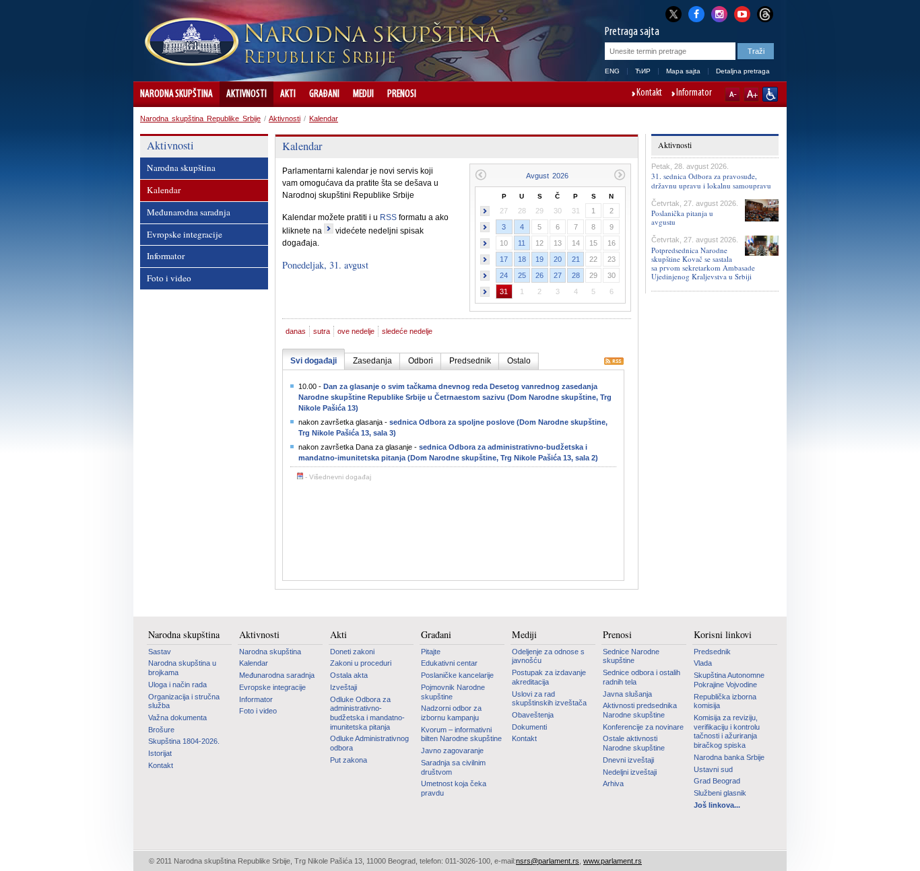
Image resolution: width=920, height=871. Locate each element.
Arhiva (613, 783)
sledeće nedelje (407, 331)
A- (732, 94)
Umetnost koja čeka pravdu (453, 788)
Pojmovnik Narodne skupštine (453, 692)
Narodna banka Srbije (729, 757)
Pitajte (430, 652)
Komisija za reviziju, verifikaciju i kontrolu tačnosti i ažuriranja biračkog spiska (727, 731)
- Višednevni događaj (337, 477)
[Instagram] (719, 13)
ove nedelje (355, 331)
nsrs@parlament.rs (547, 861)
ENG (612, 71)
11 (521, 243)
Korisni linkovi (723, 635)
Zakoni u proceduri (360, 663)
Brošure (161, 730)
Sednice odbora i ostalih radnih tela (641, 677)
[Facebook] (696, 13)
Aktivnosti (246, 94)
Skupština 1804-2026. (184, 741)
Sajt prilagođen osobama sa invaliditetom (770, 94)
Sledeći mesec (620, 174)
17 (504, 259)
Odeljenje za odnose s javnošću (548, 656)
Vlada (703, 663)
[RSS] (614, 362)
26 (539, 275)
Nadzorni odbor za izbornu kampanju (451, 713)
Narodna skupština (176, 94)
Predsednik (712, 652)
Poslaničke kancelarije (457, 675)
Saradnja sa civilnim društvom (453, 767)
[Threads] (765, 14)
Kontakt (649, 93)
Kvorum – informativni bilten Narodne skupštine (461, 734)
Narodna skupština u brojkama (182, 667)
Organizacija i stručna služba (184, 701)
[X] (673, 14)
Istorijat (160, 753)
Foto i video (169, 278)
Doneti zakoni (352, 652)
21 (576, 259)
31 (504, 291)
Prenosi (401, 94)
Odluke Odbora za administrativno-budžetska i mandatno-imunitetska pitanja (367, 713)
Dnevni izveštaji (628, 760)
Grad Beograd (717, 781)
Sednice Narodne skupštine (631, 656)
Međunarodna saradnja (188, 212)
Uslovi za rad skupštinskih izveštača (549, 698)
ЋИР (643, 71)
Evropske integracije (184, 234)
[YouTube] (742, 13)
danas (296, 331)
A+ (751, 94)
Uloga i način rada (177, 685)
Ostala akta (349, 675)
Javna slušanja (627, 694)
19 (539, 259)
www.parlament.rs (612, 861)
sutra (321, 331)
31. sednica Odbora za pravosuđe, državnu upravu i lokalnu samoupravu (711, 180)
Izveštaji (343, 687)
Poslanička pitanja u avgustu (682, 217)
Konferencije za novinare (643, 727)
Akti (288, 94)
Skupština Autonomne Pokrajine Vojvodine (729, 680)
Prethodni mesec (480, 174)
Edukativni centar (449, 663)
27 (558, 275)
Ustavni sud (713, 769)
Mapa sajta (683, 71)
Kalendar (323, 118)
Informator (694, 93)
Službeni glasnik (720, 793)
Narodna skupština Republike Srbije (200, 118)
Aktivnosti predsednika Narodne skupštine (640, 710)
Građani (324, 94)
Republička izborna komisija (725, 701)
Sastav (159, 652)
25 (522, 275)
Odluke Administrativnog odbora (369, 743)
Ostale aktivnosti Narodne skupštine (634, 743)
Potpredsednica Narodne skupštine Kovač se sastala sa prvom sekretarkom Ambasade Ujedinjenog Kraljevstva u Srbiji (703, 263)
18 (522, 259)
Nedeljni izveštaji (630, 772)
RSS (388, 217)
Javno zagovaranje (452, 750)
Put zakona (348, 760)
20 (558, 259)
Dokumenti (529, 727)
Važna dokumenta (177, 717)
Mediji (363, 94)
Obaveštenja (533, 715)
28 (576, 275)
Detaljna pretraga (743, 71)
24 (504, 275)
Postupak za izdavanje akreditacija (549, 677)
